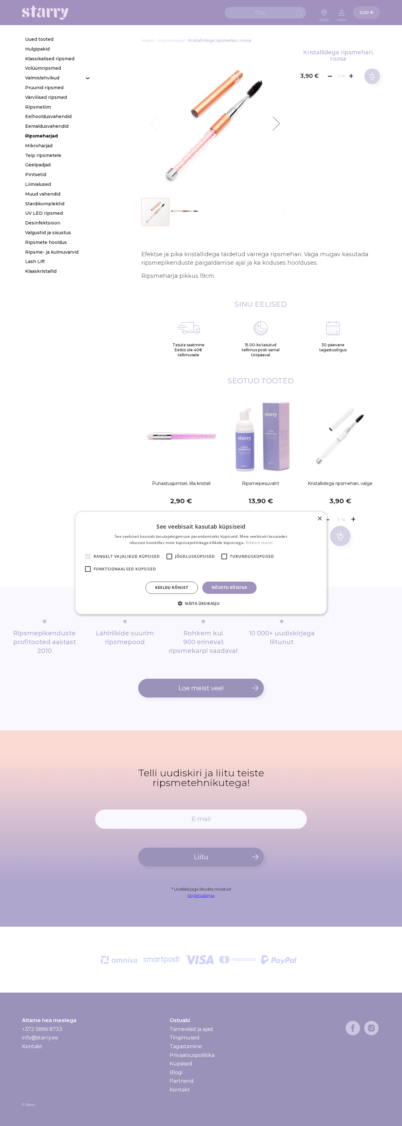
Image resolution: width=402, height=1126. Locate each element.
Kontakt (32, 1046)
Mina (341, 18)
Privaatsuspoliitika (192, 1055)
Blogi (176, 1072)
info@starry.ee (40, 1038)
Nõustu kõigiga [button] (229, 587)
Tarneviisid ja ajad (191, 1029)
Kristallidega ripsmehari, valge (340, 483)
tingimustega (201, 895)
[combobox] (265, 13)
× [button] (319, 518)
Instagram (371, 1028)
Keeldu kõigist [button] (171, 587)
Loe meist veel (201, 688)
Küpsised (181, 1064)
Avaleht (148, 40)
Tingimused (184, 1038)
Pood (324, 18)
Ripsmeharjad (171, 40)
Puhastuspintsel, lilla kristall (181, 483)
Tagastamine (186, 1046)
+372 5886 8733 (42, 1029)
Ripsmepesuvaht (260, 483)
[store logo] (45, 12)
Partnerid (182, 1081)
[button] (276, 123)
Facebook (352, 1028)
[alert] (201, 563)
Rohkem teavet (259, 542)
